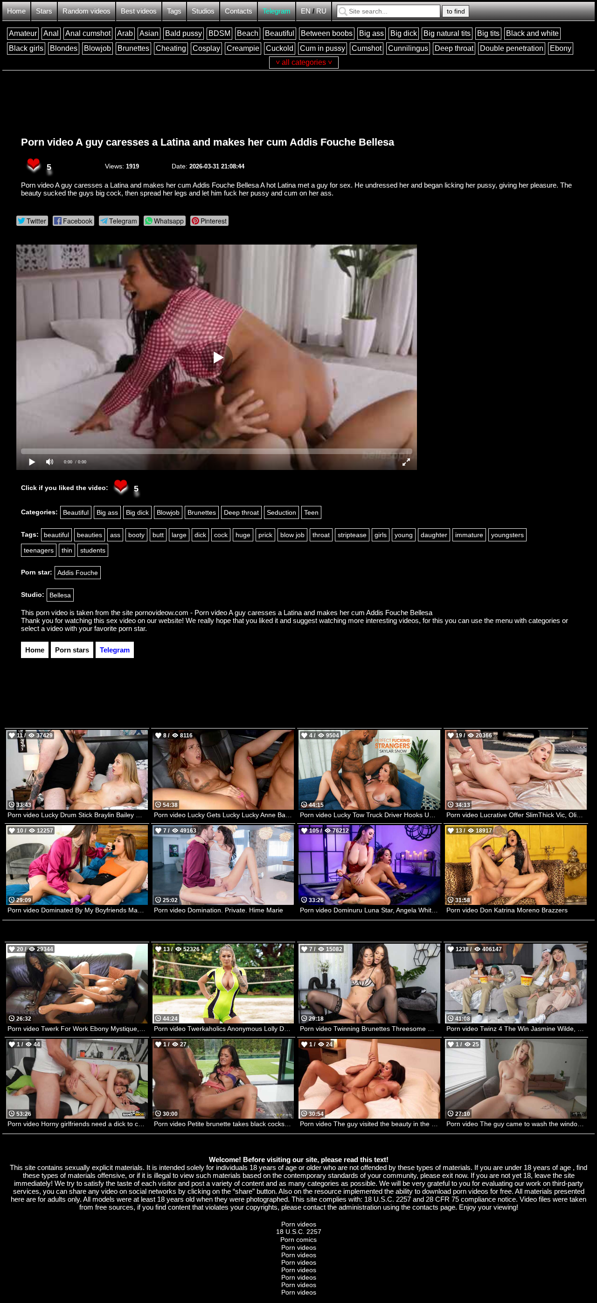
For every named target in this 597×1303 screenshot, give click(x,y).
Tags (174, 11)
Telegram (277, 11)
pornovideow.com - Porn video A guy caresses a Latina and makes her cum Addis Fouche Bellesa (283, 612)
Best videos (139, 11)
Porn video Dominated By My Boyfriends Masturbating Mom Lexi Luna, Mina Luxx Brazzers (77, 910)
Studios (203, 11)
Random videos (86, 11)
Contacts (238, 11)
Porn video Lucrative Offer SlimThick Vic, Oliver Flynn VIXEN (516, 815)
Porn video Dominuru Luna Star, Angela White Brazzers (370, 910)
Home (16, 11)
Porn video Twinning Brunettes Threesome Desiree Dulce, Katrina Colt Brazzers (370, 1028)
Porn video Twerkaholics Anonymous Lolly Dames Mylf (224, 1028)
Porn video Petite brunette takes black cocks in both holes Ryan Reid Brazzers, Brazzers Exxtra (224, 1124)
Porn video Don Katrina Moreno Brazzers (507, 910)
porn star (131, 628)
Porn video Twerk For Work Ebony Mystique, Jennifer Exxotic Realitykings (77, 1028)
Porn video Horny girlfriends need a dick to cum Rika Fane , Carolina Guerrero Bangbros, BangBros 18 (77, 1124)
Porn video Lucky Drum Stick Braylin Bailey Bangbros (77, 815)
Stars (44, 11)
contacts (425, 1207)
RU (321, 11)
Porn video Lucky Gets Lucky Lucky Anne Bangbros (224, 815)
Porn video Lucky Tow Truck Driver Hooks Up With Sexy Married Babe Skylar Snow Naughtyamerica (370, 815)
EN (306, 11)
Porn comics (298, 1239)
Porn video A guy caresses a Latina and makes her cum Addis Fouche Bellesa (207, 142)
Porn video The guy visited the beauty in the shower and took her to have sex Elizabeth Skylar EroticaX (370, 1124)
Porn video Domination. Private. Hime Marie (218, 910)
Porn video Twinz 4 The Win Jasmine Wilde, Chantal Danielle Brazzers (516, 1028)
